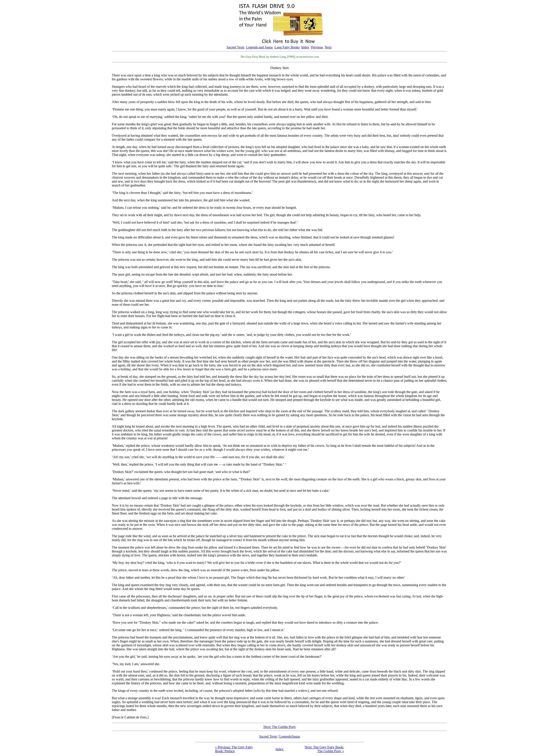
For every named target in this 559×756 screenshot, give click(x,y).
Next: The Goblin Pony (279, 727)
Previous (317, 47)
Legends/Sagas (289, 736)
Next (328, 47)
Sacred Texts (235, 47)
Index (305, 47)
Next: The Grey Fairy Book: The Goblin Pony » (324, 749)
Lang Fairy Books (287, 47)
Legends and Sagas (259, 47)
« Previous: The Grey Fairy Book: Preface (234, 749)
